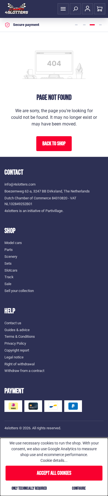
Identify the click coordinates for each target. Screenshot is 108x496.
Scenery (10, 256)
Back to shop (54, 143)
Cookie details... (54, 460)
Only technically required (29, 488)
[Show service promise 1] (76, 25)
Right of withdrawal (19, 364)
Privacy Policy (15, 343)
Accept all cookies (54, 473)
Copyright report (16, 350)
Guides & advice (17, 330)
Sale (7, 284)
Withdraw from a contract (24, 371)
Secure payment (26, 25)
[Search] (75, 8)
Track (9, 277)
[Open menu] (63, 8)
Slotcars (10, 270)
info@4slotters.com (19, 184)
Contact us (12, 323)
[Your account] (87, 8)
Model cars (13, 243)
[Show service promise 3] (92, 25)
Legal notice (14, 357)
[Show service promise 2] (84, 25)
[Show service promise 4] (100, 25)
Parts (8, 250)
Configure (79, 488)
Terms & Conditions (19, 336)
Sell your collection (19, 291)
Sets (8, 263)
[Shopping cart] (99, 8)
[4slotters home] (16, 8)
